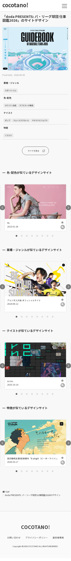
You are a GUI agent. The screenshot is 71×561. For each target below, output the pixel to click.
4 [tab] (32, 236)
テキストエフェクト (40, 120)
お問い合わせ (14, 537)
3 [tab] (27, 236)
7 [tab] (47, 236)
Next (68, 207)
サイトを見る (33, 150)
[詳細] (63, 227)
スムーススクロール (21, 120)
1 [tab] (16, 236)
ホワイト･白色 (10, 105)
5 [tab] (37, 236)
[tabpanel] (35, 207)
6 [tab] (42, 236)
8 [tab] (52, 236)
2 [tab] (22, 236)
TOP (7, 491)
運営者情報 (58, 537)
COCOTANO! (35, 526)
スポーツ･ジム (10, 90)
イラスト (8, 135)
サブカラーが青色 (26, 105)
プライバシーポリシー (36, 537)
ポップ (7, 120)
